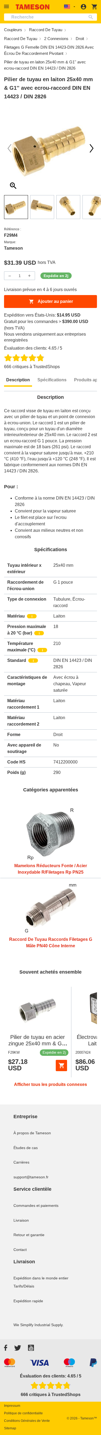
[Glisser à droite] (9, 148)
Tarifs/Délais (23, 1286)
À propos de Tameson (32, 1133)
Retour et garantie (28, 1235)
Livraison (21, 1220)
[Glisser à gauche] (91, 148)
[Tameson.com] (32, 6)
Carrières (21, 1162)
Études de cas (25, 1148)
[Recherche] (92, 17)
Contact (20, 1249)
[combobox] (50, 17)
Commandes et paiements (35, 1205)
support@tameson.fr (30, 1177)
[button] (7, 6)
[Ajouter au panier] (61, 1065)
